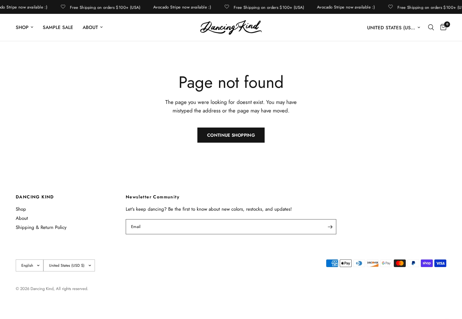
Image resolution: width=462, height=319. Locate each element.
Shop (22, 27)
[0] (441, 27)
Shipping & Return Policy (41, 227)
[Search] (431, 27)
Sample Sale (58, 27)
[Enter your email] (330, 226)
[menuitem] (27, 27)
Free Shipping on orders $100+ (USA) (104, 6)
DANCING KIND (35, 197)
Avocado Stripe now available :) (182, 7)
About (90, 27)
